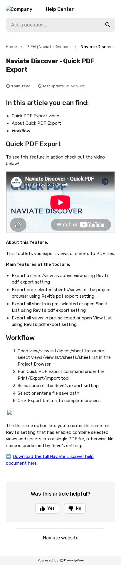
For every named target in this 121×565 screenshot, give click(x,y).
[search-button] (107, 25)
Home (11, 46)
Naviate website (60, 538)
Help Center (60, 9)
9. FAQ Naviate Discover (48, 46)
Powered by (48, 560)
